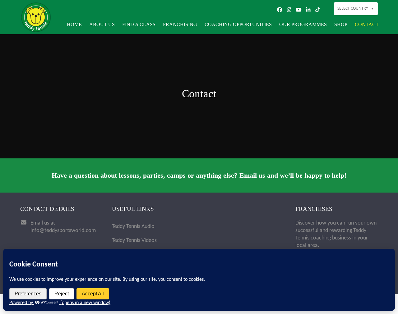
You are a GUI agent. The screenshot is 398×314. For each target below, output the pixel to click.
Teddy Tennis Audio (133, 227)
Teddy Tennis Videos (134, 240)
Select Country (352, 8)
